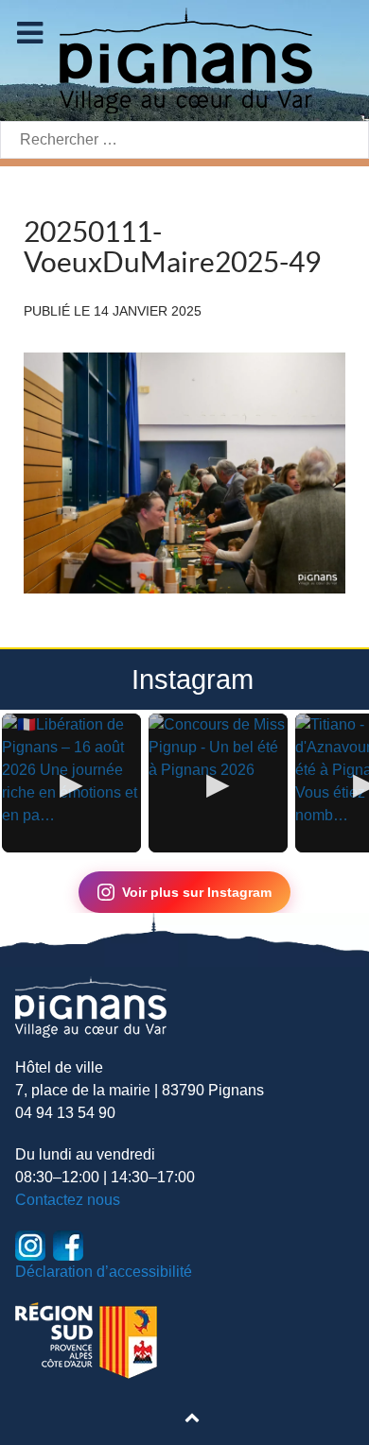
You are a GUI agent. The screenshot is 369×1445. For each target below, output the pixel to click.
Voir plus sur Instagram (197, 892)
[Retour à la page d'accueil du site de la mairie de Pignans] (184, 59)
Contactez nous (67, 1200)
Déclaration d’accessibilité (103, 1272)
